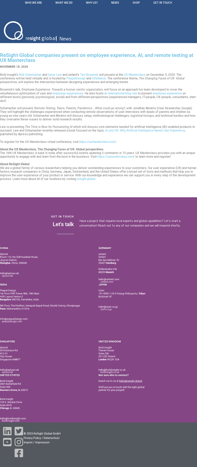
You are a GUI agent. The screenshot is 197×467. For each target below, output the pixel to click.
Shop (136, 2)
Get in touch (162, 2)
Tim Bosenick (89, 75)
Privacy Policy (32, 438)
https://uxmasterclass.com (115, 156)
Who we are (33, 2)
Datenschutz (52, 438)
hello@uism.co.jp (108, 306)
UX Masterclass (134, 75)
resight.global (86, 179)
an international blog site (120, 93)
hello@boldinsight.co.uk (112, 369)
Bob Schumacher (30, 75)
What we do (64, 2)
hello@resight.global (130, 381)
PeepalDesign (76, 78)
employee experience (167, 93)
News (115, 2)
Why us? (92, 2)
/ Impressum (41, 442)
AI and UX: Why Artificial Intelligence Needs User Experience (145, 130)
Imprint (28, 442)
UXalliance (99, 78)
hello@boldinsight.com (13, 418)
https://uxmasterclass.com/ (98, 142)
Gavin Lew (55, 75)
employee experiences (67, 93)
